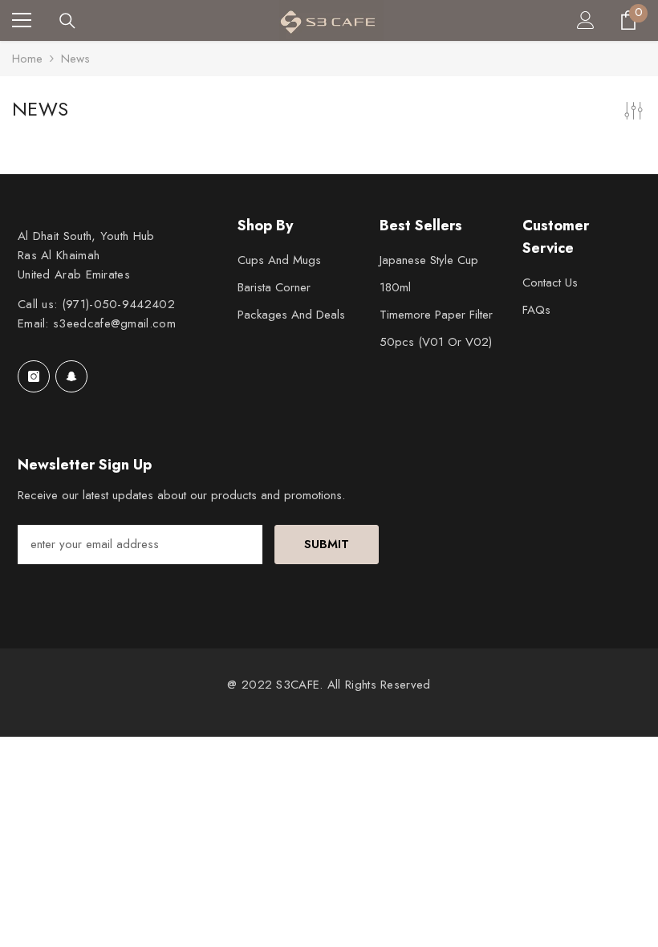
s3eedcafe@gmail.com (114, 323)
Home (27, 58)
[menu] (21, 20)
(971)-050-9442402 (118, 304)
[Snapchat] (71, 376)
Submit (326, 544)
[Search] (67, 20)
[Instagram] (34, 376)
